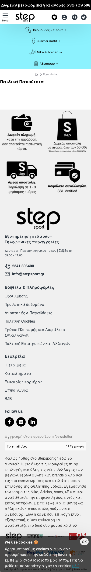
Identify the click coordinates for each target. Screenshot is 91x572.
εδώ (75, 565)
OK (84, 541)
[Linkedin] (32, 422)
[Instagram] (21, 422)
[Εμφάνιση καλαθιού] (84, 17)
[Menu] (5, 17)
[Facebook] (9, 422)
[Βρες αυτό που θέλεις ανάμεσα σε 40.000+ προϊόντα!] (73, 17)
